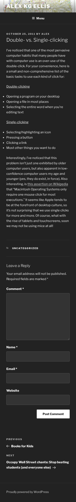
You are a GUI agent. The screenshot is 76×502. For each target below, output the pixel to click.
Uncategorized (25, 248)
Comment (15, 289)
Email (11, 369)
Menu (40, 18)
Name (12, 347)
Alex (45, 33)
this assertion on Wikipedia (47, 184)
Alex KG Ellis (28, 6)
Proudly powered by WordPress (27, 492)
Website (12, 391)
